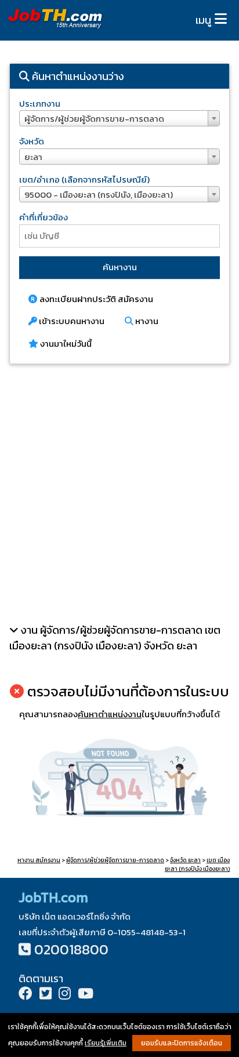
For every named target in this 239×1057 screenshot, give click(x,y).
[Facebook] (25, 994)
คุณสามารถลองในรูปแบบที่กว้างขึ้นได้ (119, 714)
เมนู (203, 20)
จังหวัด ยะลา (185, 860)
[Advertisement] (119, 493)
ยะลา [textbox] (33, 157)
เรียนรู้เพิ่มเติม (105, 1043)
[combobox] (119, 118)
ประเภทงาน (39, 103)
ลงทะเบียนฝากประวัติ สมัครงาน (95, 299)
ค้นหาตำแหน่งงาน (110, 714)
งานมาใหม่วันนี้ (65, 343)
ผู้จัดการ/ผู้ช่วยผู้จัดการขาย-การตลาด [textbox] (94, 118)
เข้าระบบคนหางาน (70, 321)
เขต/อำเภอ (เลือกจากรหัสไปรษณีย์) (84, 179)
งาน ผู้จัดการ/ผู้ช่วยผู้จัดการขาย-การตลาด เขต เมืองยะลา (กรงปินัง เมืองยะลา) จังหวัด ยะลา (114, 637)
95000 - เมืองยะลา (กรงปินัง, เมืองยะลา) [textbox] (98, 194)
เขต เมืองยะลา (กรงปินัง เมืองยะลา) (197, 864)
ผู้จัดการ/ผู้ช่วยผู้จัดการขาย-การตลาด (115, 860)
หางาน (145, 321)
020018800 (71, 949)
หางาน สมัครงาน (38, 860)
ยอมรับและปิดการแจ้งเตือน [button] (181, 1043)
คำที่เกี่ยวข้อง (43, 217)
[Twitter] (45, 994)
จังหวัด (31, 141)
